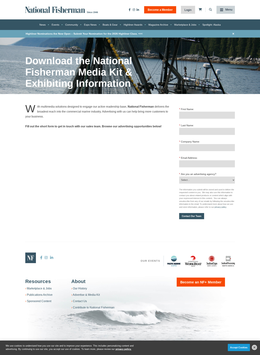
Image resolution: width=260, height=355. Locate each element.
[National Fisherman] (55, 9)
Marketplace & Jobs (185, 24)
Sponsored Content (39, 301)
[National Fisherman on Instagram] (134, 9)
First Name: (186, 109)
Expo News (90, 24)
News (42, 24)
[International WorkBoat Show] (193, 261)
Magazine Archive (158, 24)
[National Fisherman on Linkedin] (138, 9)
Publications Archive (40, 294)
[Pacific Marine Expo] (173, 261)
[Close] (254, 347)
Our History (80, 288)
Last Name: (186, 125)
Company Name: (189, 141)
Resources (38, 281)
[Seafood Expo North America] (212, 261)
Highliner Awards (133, 24)
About (78, 281)
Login (188, 9)
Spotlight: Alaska (211, 24)
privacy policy (220, 207)
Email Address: (188, 157)
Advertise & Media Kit (86, 294)
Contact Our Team (191, 216)
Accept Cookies (238, 347)
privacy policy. (123, 349)
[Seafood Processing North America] (228, 261)
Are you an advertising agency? (197, 174)
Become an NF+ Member (200, 282)
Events (55, 24)
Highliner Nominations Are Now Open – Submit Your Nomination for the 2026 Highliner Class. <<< (84, 33)
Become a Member (160, 9)
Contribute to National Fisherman (93, 307)
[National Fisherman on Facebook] (130, 9)
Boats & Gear (110, 24)
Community (71, 24)
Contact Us (80, 301)
